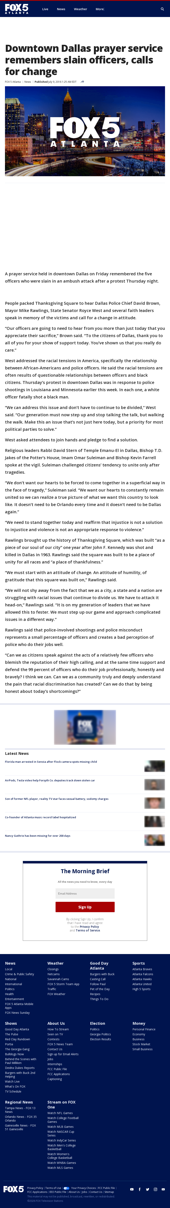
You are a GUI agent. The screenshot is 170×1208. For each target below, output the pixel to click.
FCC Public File (57, 1069)
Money (138, 1023)
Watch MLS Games (60, 1168)
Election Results (100, 1039)
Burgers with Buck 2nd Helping (20, 1074)
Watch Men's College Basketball (61, 1147)
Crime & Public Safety (19, 974)
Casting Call (98, 979)
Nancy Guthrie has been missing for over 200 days (37, 836)
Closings (53, 969)
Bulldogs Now (14, 1054)
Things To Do (99, 999)
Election (97, 1023)
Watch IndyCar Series (61, 1140)
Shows (11, 1023)
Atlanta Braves (142, 969)
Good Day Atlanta (99, 966)
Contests (53, 1039)
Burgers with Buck (102, 974)
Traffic (51, 989)
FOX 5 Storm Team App (63, 984)
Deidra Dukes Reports (20, 1068)
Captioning (54, 1079)
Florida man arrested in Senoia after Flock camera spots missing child (51, 762)
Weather (55, 963)
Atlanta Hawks (142, 979)
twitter (147, 1189)
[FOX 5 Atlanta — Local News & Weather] (18, 9)
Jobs (50, 1059)
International (13, 984)
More (100, 9)
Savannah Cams (58, 979)
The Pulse (11, 1034)
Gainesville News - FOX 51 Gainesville (20, 1127)
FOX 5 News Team (60, 1044)
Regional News (19, 1102)
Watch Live (12, 1081)
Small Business (142, 1049)
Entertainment (14, 999)
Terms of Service (88, 930)
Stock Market (141, 1044)
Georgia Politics (100, 1034)
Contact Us (54, 1049)
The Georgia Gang (17, 1049)
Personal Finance (143, 1029)
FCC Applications (58, 1074)
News (27, 82)
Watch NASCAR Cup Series (60, 1133)
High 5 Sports (141, 989)
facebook (139, 1189)
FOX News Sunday (17, 1013)
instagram (155, 1189)
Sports (138, 963)
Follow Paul (98, 984)
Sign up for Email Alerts (63, 1054)
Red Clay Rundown (17, 1039)
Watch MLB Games (60, 1127)
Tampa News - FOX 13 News (20, 1110)
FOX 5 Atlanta (13, 82)
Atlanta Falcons (142, 974)
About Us (56, 1023)
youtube (132, 1189)
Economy (138, 1034)
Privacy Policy (89, 927)
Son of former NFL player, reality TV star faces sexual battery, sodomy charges (56, 799)
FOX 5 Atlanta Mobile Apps (19, 1006)
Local (8, 969)
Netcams (53, 974)
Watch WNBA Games (61, 1163)
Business (138, 1039)
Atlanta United (142, 984)
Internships (54, 1064)
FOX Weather (56, 994)
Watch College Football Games (63, 1120)
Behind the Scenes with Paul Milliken (20, 1061)
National (10, 979)
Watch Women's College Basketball (59, 1156)
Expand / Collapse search (162, 9)
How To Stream (58, 1029)
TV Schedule (13, 1091)
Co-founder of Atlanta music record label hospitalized (40, 817)
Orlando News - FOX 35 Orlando (21, 1118)
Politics (10, 989)
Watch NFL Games (60, 1113)
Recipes (95, 994)
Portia (9, 1044)
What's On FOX (15, 1086)
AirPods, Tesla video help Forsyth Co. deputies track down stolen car (50, 780)
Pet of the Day (100, 989)
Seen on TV (55, 1034)
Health (9, 994)
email (163, 1189)
